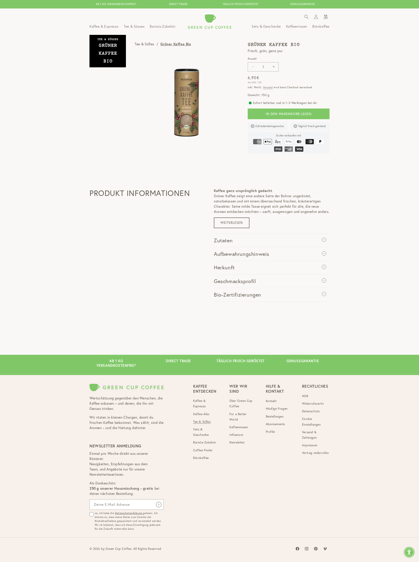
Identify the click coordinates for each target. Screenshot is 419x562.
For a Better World (238, 416)
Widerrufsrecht (313, 404)
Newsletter (237, 442)
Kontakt (271, 401)
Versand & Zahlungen (309, 435)
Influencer (236, 435)
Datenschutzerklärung (129, 513)
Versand (268, 87)
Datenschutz (311, 411)
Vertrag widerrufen (315, 453)
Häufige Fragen (277, 409)
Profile (270, 432)
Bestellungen (275, 416)
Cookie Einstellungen (311, 421)
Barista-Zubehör (204, 442)
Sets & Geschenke (201, 432)
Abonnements (275, 424)
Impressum (309, 445)
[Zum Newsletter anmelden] (158, 504)
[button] (306, 17)
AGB (305, 396)
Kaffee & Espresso (199, 403)
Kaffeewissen (238, 427)
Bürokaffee (201, 458)
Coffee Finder (203, 450)
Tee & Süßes (144, 44)
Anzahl (252, 58)
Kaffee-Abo (201, 414)
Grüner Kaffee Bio (175, 44)
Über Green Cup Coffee (240, 403)
